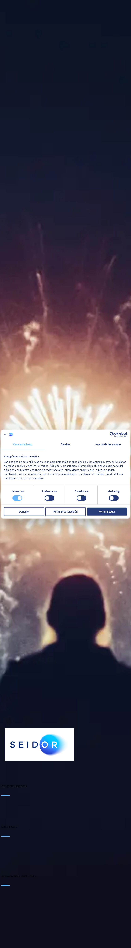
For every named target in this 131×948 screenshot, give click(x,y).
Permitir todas (107, 511)
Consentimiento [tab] (22, 444)
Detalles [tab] (65, 444)
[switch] (49, 498)
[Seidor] (39, 744)
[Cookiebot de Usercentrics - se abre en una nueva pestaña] (112, 434)
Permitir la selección (65, 511)
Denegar (24, 511)
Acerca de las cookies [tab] (108, 444)
